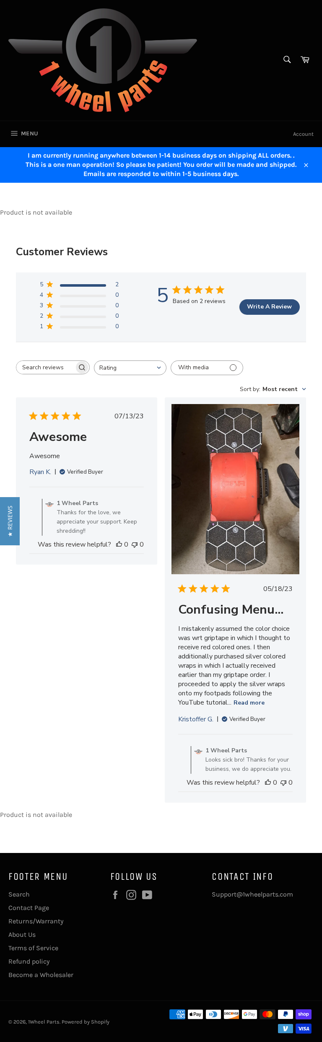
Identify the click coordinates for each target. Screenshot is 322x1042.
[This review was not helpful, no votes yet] (135, 544)
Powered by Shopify (85, 1022)
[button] (10, 521)
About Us (22, 934)
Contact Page (28, 908)
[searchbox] (45, 367)
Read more (249, 703)
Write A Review (269, 307)
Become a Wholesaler (40, 975)
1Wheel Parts (44, 1022)
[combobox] (130, 367)
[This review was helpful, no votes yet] (119, 544)
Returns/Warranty (35, 921)
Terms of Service (33, 948)
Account (303, 134)
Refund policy (28, 961)
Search (19, 894)
